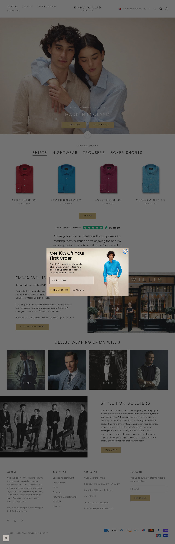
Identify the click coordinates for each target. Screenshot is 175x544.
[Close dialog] (125, 251)
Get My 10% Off (59, 290)
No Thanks (78, 290)
